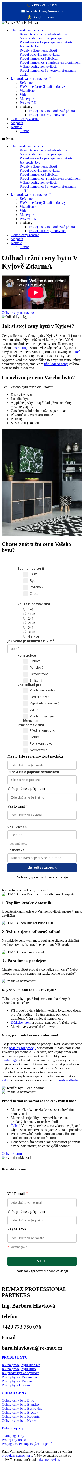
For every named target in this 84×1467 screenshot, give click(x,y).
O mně (24, 131)
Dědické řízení (21, 1022)
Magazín (17, 123)
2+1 (31, 618)
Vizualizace (28, 91)
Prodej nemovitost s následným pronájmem (50, 62)
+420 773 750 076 (42, 5)
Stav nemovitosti (31, 725)
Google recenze (41, 17)
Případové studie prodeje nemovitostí (46, 42)
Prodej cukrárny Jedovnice (47, 115)
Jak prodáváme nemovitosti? (31, 78)
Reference (27, 82)
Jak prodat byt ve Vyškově (20, 1373)
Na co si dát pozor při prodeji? (41, 38)
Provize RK (28, 103)
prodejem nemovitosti (17, 1455)
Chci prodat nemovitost (27, 30)
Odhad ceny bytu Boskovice (22, 1408)
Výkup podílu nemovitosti (38, 66)
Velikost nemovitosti (34, 604)
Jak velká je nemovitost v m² (30, 641)
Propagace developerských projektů (27, 1444)
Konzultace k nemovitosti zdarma (43, 34)
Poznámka (15, 850)
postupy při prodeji (22, 1048)
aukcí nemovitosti (49, 1459)
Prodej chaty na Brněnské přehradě (53, 111)
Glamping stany (13, 1436)
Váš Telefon (17, 827)
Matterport (27, 99)
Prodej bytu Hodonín (17, 1385)
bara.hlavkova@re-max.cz (42, 11)
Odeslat (42, 1261)
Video (24, 95)
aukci (5, 1080)
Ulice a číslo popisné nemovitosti (33, 772)
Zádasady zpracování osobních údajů (42, 877)
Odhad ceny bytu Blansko (20, 1404)
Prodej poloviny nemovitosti (40, 54)
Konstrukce (26, 655)
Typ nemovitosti (30, 568)
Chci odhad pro (29, 685)
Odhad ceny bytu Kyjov (19, 1420)
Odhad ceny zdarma (25, 119)
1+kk (31, 614)
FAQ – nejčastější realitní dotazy (43, 86)
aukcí (76, 352)
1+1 (31, 609)
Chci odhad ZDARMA (42, 868)
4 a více (33, 636)
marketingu (21, 348)
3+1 (31, 627)
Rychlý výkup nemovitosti (38, 50)
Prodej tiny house (14, 1440)
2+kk (31, 623)
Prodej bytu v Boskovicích (20, 1377)
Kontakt (16, 127)
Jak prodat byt (30, 46)
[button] (42, 139)
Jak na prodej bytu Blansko (21, 1365)
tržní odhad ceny (56, 364)
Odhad (15, 1126)
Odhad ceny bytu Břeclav (20, 1412)
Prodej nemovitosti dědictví (39, 58)
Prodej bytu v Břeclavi (18, 1381)
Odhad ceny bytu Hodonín (21, 1416)
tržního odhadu (67, 1080)
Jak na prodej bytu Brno (19, 1369)
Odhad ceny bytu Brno (18, 1400)
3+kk (31, 632)
